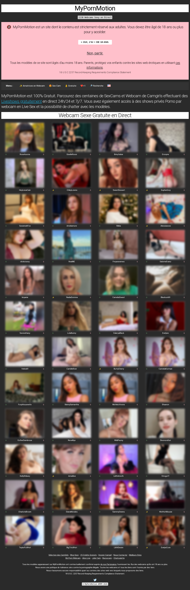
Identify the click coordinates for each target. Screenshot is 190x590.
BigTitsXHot (72, 547)
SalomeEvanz (165, 261)
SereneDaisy (25, 333)
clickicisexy (25, 261)
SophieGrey (166, 190)
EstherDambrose (25, 440)
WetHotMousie (165, 512)
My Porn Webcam (73, 558)
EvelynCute (165, 547)
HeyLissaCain (25, 190)
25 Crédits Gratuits (88, 555)
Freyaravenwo (119, 261)
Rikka (118, 226)
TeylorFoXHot (25, 547)
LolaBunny (71, 333)
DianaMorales (72, 512)
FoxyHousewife (25, 404)
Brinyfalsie (118, 154)
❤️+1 (83, 85)
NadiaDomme (72, 297)
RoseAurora (25, 154)
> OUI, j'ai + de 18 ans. (95, 42)
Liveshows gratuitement (21, 101)
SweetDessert (119, 190)
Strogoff (165, 476)
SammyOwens (118, 512)
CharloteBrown (24, 512)
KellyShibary (25, 476)
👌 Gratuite (70, 85)
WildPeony (118, 440)
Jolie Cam (96, 558)
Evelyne (165, 333)
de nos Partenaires (108, 564)
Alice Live (86, 558)
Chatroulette (119, 558)
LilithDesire (118, 547)
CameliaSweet (118, 297)
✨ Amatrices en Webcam (32, 85)
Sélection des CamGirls (59, 555)
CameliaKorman (165, 369)
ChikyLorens (72, 190)
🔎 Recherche (96, 85)
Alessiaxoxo (166, 226)
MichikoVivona (118, 404)
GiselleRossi (72, 154)
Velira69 (24, 369)
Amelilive (72, 476)
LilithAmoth (119, 476)
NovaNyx (71, 440)
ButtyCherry (119, 369)
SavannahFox (25, 226)
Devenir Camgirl (105, 555)
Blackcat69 (165, 297)
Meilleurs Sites (135, 555)
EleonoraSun (165, 440)
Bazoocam (107, 558)
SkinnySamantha (72, 404)
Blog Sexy (74, 555)
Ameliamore (72, 226)
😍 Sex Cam (55, 85)
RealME (72, 261)
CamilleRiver (72, 369)
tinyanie (25, 297)
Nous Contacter (120, 555)
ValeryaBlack (118, 333)
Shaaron (165, 404)
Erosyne (165, 154)
